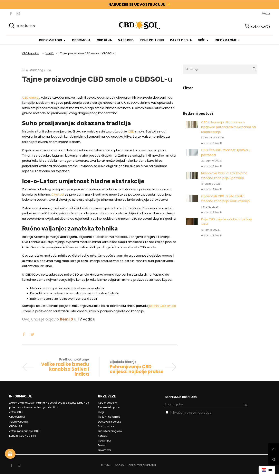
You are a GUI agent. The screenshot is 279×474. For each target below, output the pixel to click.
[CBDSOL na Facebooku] (11, 465)
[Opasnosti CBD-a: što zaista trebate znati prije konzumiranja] (192, 198)
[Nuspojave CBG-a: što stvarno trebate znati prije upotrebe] (192, 175)
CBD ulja (104, 40)
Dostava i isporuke (109, 421)
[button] (254, 69)
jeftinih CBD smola (162, 306)
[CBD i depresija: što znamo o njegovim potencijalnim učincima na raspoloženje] (192, 124)
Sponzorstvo (106, 426)
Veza (266, 13)
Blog (101, 412)
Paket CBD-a (181, 40)
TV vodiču (86, 319)
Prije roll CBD (152, 40)
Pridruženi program (110, 431)
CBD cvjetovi (50, 40)
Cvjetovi (57, 194)
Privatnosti (104, 450)
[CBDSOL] (139, 25)
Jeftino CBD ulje (18, 421)
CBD (131, 131)
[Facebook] (11, 13)
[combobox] (267, 470)
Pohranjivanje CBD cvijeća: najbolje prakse (136, 369)
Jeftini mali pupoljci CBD (24, 431)
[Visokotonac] (32, 333)
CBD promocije (107, 402)
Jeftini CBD (15, 412)
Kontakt (102, 435)
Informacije (226, 40)
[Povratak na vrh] (273, 448)
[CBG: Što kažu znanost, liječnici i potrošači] (192, 152)
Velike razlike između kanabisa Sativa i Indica (65, 369)
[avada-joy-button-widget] (10, 454)
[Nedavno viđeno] (273, 459)
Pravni (102, 445)
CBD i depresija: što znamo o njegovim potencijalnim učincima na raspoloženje (228, 127)
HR (270, 470)
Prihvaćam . (191, 412)
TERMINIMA (104, 440)
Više (201, 40)
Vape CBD (126, 40)
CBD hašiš (15, 426)
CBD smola (81, 40)
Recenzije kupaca (109, 407)
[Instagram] (18, 13)
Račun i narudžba (109, 416)
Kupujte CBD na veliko (22, 435)
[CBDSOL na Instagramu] (19, 465)
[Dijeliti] (24, 333)
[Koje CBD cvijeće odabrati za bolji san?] (192, 221)
